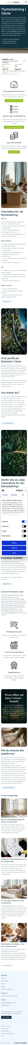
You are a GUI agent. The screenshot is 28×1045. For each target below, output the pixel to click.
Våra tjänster (5, 981)
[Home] (12, 2)
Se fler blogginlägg (6, 965)
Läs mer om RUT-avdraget (14, 100)
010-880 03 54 (16, 35)
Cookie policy (4, 1028)
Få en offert (6, 1017)
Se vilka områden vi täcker (9, 996)
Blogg (3, 986)
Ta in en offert (14, 151)
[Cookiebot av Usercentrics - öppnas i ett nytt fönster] (17, 491)
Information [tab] (14, 495)
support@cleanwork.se (8, 1002)
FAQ (2, 1036)
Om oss (3, 983)
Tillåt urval (14, 548)
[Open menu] (26, 2)
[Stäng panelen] (25, 490)
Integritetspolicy (5, 1031)
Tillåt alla (14, 543)
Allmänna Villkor (5, 1026)
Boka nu (3, 978)
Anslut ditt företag (7, 989)
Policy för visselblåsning (7, 1033)
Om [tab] (23, 495)
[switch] (24, 526)
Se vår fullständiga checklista (14, 127)
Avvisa (14, 553)
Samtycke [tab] (5, 495)
